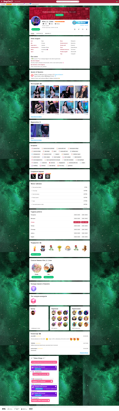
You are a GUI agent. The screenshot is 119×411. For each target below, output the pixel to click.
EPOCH (28, 406)
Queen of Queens (58, 74)
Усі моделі (3, 4)
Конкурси (27, 4)
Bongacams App (35, 4)
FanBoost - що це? (84, 25)
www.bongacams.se (15, 406)
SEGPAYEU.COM (32, 406)
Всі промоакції (21, 4)
